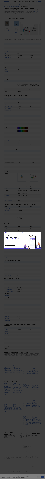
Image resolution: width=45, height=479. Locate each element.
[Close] (40, 232)
